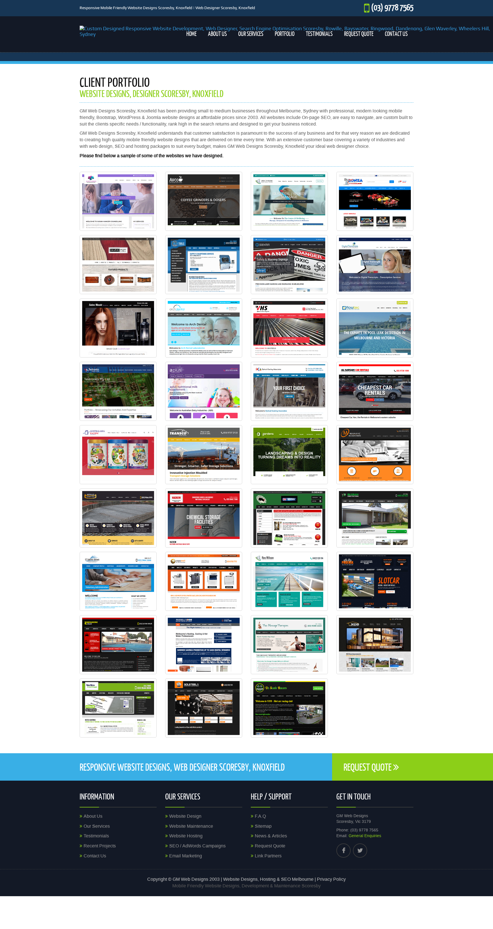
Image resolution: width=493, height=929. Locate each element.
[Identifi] (316, 285)
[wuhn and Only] (145, 285)
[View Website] (130, 222)
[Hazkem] (230, 538)
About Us (217, 33)
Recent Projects (100, 846)
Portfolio (284, 33)
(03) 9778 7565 (392, 7)
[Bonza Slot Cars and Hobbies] (401, 222)
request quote (368, 767)
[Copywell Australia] (230, 602)
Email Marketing (185, 856)
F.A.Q (260, 816)
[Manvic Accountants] (401, 475)
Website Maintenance (191, 826)
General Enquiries (365, 836)
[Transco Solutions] (230, 475)
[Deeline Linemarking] (145, 665)
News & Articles (271, 836)
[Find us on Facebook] (343, 850)
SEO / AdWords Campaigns (197, 846)
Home (191, 33)
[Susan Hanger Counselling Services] (145, 222)
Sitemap (263, 826)
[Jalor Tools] (230, 285)
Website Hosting (186, 836)
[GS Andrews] (145, 602)
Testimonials (319, 33)
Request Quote (358, 33)
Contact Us (396, 33)
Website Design (185, 816)
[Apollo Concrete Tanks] (145, 538)
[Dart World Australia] (316, 538)
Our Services (250, 33)
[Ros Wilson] (316, 602)
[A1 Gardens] (316, 475)
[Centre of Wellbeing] (316, 222)
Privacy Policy (331, 879)
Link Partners (268, 856)
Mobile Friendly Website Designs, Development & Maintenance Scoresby (246, 885)
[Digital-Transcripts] (401, 285)
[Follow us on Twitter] (360, 850)
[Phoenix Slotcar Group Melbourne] (401, 602)
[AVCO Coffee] (230, 222)
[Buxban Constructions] (401, 538)
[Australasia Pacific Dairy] (145, 475)
